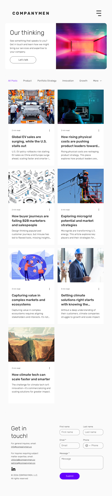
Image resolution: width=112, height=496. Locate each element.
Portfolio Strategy (47, 80)
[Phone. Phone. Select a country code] (88, 445)
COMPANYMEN (30, 13)
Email (63, 440)
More (95, 80)
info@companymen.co (21, 447)
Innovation (68, 80)
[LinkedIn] (13, 469)
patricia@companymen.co (23, 463)
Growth (83, 80)
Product (27, 80)
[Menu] (99, 13)
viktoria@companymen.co (23, 460)
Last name (88, 426)
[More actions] (50, 130)
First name (65, 426)
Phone (86, 440)
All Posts (12, 80)
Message (64, 453)
